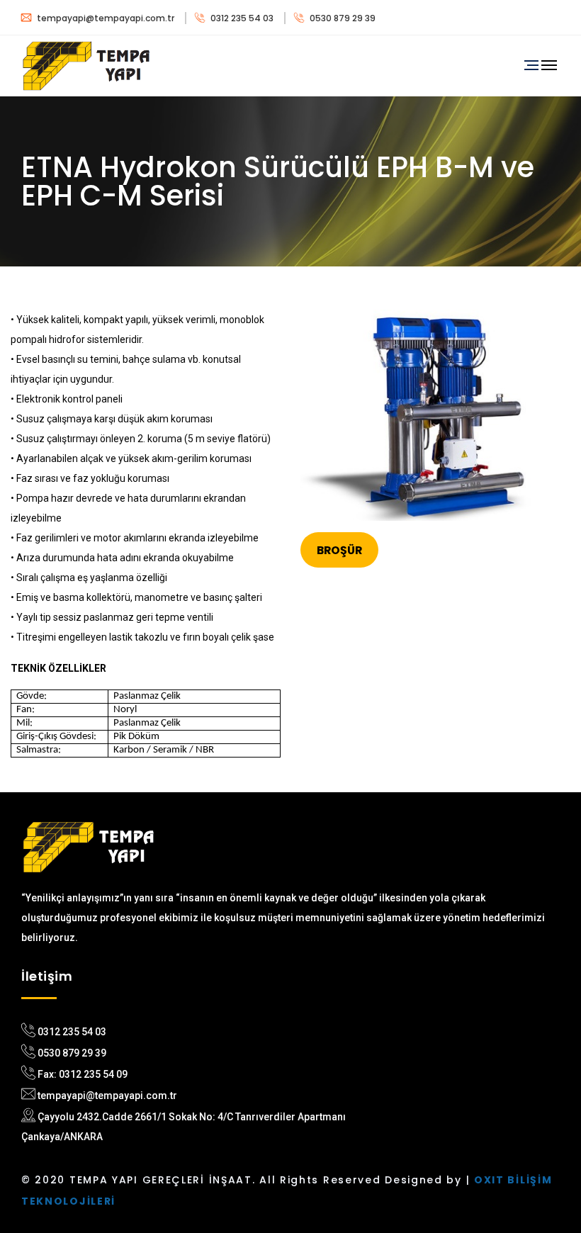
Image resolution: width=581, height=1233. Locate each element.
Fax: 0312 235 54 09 (83, 1074)
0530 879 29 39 (342, 18)
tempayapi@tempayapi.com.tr (105, 18)
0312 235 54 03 (242, 18)
